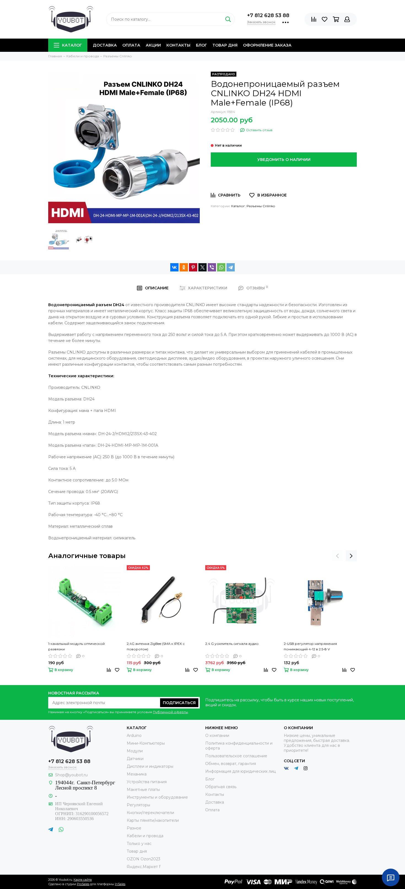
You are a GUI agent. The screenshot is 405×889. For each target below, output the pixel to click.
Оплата (131, 45)
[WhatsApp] (221, 267)
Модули (135, 750)
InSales (120, 884)
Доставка (105, 45)
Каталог (72, 45)
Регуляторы (138, 804)
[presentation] (337, 555)
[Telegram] (230, 267)
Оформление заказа (267, 45)
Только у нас (139, 843)
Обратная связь (220, 786)
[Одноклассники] (184, 267)
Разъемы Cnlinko (261, 206)
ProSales (83, 884)
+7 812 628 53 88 (268, 15)
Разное (134, 828)
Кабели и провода (145, 835)
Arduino (134, 735)
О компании (217, 735)
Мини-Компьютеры (146, 743)
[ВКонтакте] (174, 267)
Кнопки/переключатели (150, 812)
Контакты (178, 45)
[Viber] (212, 267)
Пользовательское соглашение (236, 755)
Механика (137, 774)
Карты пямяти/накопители (153, 820)
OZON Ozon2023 (143, 858)
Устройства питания (147, 781)
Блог (201, 45)
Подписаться (179, 702)
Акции (153, 45)
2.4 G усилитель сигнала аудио (232, 644)
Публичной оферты (170, 712)
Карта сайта (83, 880)
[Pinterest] (193, 267)
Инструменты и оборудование (157, 797)
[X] (202, 267)
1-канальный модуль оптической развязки (76, 646)
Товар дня (224, 45)
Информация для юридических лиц (240, 771)
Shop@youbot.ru (71, 774)
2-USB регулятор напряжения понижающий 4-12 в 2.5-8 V (310, 646)
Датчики (135, 758)
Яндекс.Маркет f (143, 866)
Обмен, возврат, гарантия (230, 763)
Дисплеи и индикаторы (150, 766)
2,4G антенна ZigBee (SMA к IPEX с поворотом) (156, 646)
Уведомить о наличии (283, 159)
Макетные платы (143, 789)
